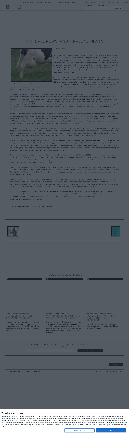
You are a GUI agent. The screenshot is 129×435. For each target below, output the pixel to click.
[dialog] (64, 422)
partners (12, 416)
